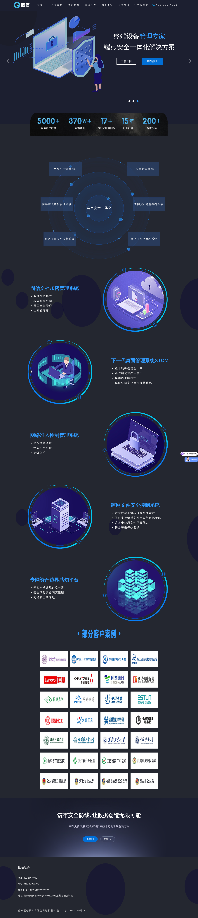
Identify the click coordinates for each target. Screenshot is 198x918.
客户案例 (73, 5)
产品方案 (57, 5)
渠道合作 (90, 5)
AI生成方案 (141, 5)
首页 (40, 5)
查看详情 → (25, 100)
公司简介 (124, 5)
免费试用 (90, 839)
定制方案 (107, 839)
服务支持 (107, 5)
